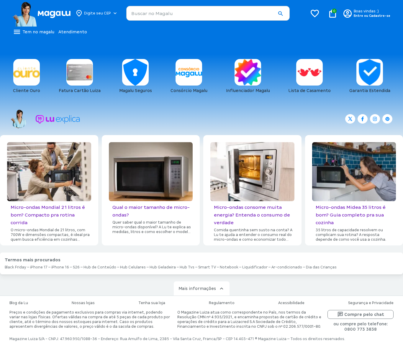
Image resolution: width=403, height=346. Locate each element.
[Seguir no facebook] (363, 119)
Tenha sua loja (151, 303)
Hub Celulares (133, 267)
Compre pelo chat (364, 314)
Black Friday (15, 267)
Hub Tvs (187, 267)
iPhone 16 (60, 267)
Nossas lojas (83, 303)
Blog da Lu (18, 303)
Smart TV (207, 267)
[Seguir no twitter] (350, 119)
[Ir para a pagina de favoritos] (314, 13)
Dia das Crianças (321, 267)
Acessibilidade (291, 303)
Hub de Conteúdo (99, 267)
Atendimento (72, 31)
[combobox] (208, 13)
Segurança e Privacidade (371, 303)
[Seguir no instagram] (375, 119)
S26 (76, 267)
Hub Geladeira (163, 267)
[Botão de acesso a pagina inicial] (41, 13)
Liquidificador (255, 267)
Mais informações (197, 288)
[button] (280, 13)
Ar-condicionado (286, 267)
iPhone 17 (38, 267)
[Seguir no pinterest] (387, 119)
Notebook (229, 267)
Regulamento (222, 303)
